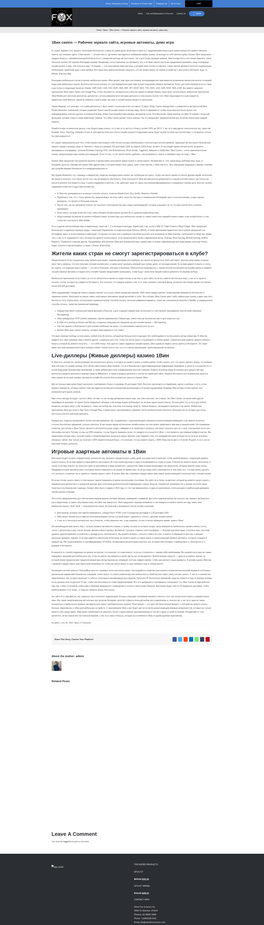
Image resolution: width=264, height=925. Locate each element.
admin (56, 623)
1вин (141, 466)
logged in (67, 841)
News (77, 623)
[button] (208, 13)
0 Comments (86, 623)
